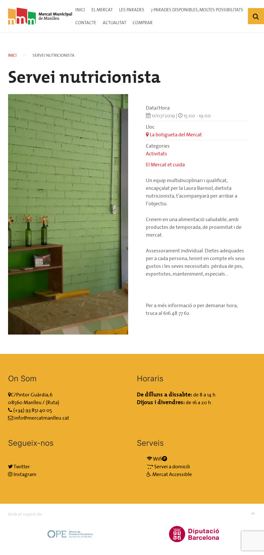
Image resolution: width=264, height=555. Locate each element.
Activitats (156, 153)
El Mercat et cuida (165, 164)
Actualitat (114, 22)
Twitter (21, 466)
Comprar (143, 22)
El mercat (102, 9)
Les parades (131, 9)
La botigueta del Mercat (175, 134)
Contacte (85, 22)
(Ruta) (52, 402)
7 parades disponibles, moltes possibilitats (197, 9)
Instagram (24, 474)
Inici (80, 9)
